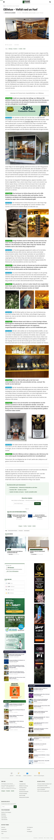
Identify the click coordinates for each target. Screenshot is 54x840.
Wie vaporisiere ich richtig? (42, 785)
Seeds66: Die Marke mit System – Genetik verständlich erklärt (23, 492)
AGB (45, 837)
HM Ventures (3, 815)
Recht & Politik (22, 795)
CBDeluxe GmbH (12, 80)
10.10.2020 (19, 12)
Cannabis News (22, 783)
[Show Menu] (4, 2)
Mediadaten (3, 814)
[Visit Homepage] (26, 2)
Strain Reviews (22, 789)
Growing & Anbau (22, 787)
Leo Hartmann (33, 554)
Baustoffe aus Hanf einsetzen (36, 549)
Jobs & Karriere (4, 817)
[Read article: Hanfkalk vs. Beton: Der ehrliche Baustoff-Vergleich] (38, 544)
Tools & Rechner (4, 819)
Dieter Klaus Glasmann (10, 12)
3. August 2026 (40, 519)
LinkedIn (20, 48)
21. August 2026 (16, 554)
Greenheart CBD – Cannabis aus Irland (18, 489)
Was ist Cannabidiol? (41, 789)
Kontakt (47, 837)
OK (15, 806)
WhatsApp (10, 48)
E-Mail (24, 48)
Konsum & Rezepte (23, 793)
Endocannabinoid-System (12, 530)
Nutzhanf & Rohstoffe (23, 791)
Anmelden (37, 503)
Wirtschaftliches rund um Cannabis (29, 12)
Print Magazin (29, 831)
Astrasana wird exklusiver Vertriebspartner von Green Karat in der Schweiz (39, 516)
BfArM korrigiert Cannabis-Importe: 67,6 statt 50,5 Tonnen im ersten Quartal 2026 (19, 516)
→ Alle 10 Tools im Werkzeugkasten (12, 571)
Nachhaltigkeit (26, 530)
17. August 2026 (40, 554)
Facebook (15, 48)
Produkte (28, 829)
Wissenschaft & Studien (24, 797)
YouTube (25, 526)
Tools (2, 833)
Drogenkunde (3, 829)
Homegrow (21, 530)
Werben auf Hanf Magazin (6, 812)
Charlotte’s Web (29, 121)
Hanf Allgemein (30, 827)
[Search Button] (50, 2)
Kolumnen (3, 827)
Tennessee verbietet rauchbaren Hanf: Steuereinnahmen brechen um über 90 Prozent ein (45, 783)
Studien (9, 549)
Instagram (20, 526)
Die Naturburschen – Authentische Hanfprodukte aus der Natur (23, 487)
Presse (51, 837)
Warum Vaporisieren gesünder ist (43, 787)
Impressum (36, 837)
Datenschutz (41, 837)
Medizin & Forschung (23, 785)
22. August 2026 (19, 519)
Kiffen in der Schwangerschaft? (43, 791)
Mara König (11, 554)
